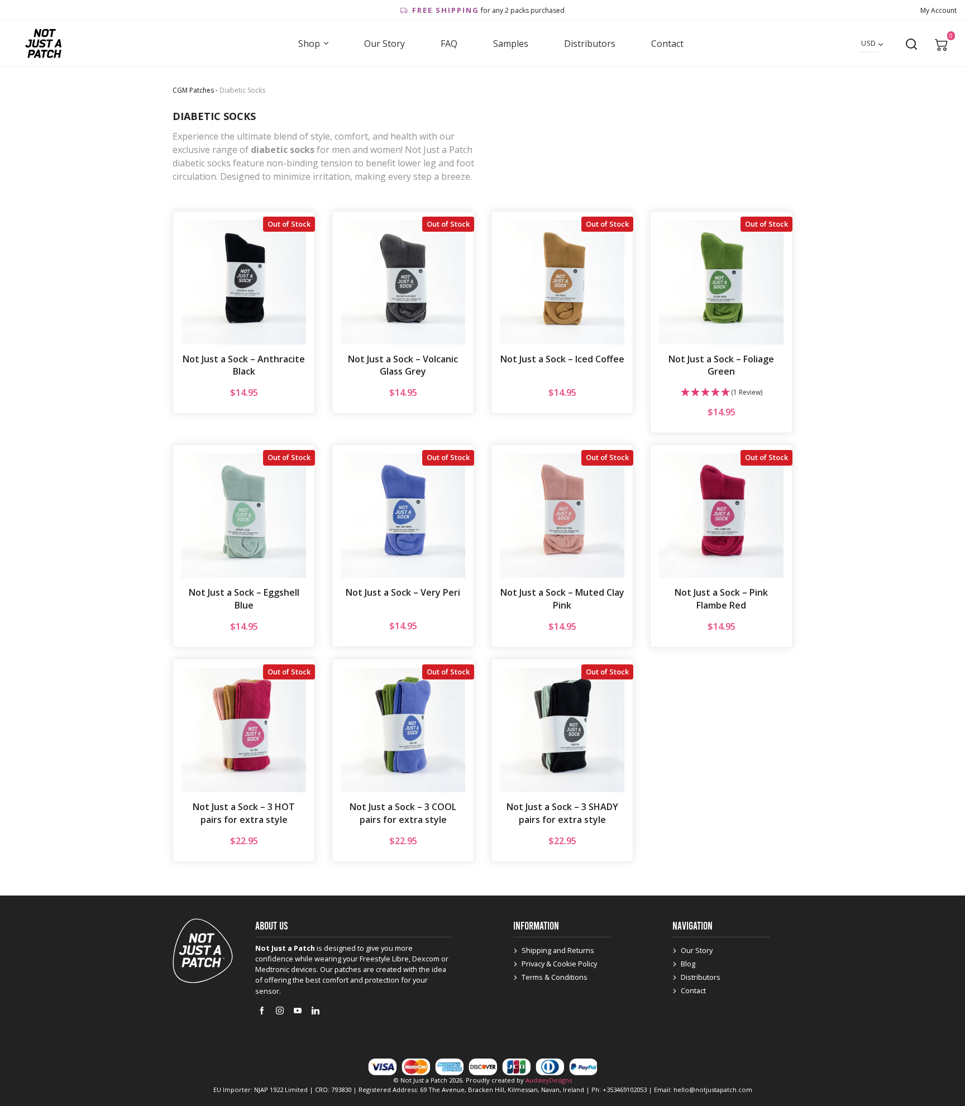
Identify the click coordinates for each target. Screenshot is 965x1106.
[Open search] (911, 44)
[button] (721, 393)
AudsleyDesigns (549, 1080)
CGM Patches (193, 90)
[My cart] (941, 43)
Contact (667, 43)
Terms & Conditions (554, 977)
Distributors (589, 43)
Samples (510, 43)
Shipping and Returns (558, 950)
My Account (938, 10)
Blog (688, 964)
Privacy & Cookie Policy (559, 964)
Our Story (384, 43)
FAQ (449, 43)
